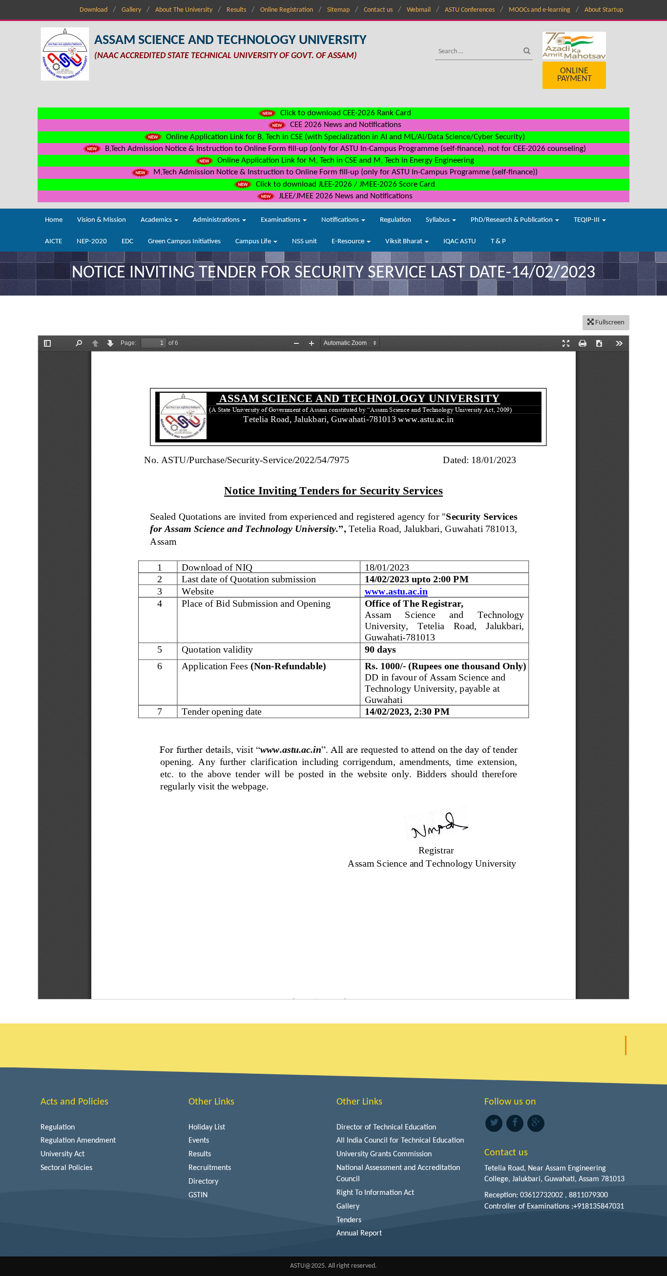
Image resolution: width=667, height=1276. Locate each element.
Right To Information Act (375, 1193)
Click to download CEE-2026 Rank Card (344, 113)
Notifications (340, 220)
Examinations (281, 220)
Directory (203, 1182)
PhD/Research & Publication (512, 220)
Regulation (395, 220)
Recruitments (209, 1168)
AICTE (53, 241)
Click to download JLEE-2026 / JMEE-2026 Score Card (344, 184)
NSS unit (304, 241)
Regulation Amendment (78, 1141)
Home (54, 220)
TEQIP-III (587, 220)
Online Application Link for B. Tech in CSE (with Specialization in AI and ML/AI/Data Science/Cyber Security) (344, 137)
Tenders (348, 1220)
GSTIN (198, 1195)
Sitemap (338, 10)
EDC (127, 241)
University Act (62, 1154)
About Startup (603, 10)
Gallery (131, 10)
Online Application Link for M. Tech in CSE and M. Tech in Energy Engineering (344, 160)
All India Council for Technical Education (400, 1141)
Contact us (378, 10)
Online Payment (574, 75)
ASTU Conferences (470, 10)
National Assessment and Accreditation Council (398, 1173)
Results (236, 10)
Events (198, 1141)
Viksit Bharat (404, 241)
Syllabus (438, 220)
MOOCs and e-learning (539, 10)
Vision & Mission (101, 220)
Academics (157, 220)
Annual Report (359, 1233)
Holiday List (206, 1127)
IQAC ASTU (459, 241)
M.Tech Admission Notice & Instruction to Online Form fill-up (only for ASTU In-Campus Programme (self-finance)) (344, 172)
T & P (498, 241)
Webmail (419, 10)
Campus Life (253, 241)
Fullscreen (609, 322)
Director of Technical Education (386, 1127)
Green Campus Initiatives (184, 241)
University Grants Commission (384, 1154)
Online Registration (286, 10)
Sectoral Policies (66, 1168)
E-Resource (349, 241)
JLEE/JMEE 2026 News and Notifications (345, 196)
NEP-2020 (92, 241)
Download (93, 10)
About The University (183, 10)
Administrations (217, 220)
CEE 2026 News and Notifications (344, 125)
